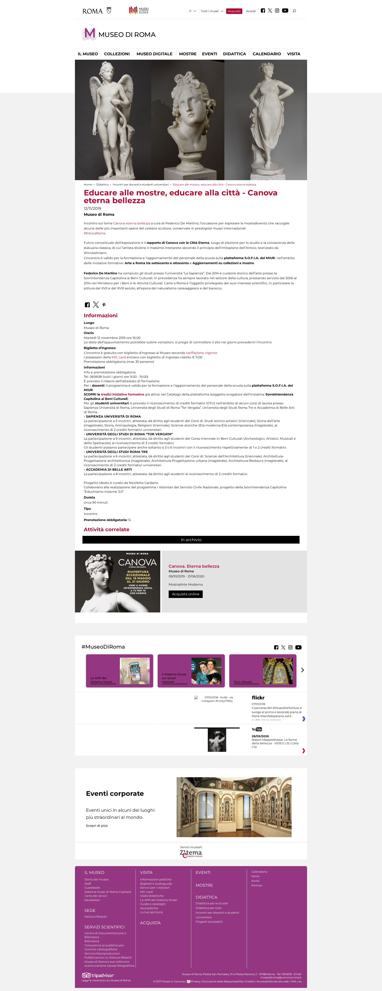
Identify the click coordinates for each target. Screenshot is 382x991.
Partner (256, 885)
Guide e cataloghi (153, 904)
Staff (87, 883)
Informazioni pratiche (155, 879)
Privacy (195, 981)
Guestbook (92, 887)
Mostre (188, 54)
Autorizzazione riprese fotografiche (109, 965)
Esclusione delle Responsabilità (222, 981)
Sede (90, 911)
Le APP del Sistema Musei (101, 680)
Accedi (251, 11)
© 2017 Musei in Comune (169, 981)
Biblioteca (91, 941)
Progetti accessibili (209, 921)
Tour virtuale (243, 682)
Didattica (234, 54)
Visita (293, 54)
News (255, 876)
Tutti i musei (210, 11)
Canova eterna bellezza (131, 223)
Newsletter (92, 900)
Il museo (88, 54)
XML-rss (296, 981)
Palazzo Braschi (95, 916)
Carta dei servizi (95, 895)
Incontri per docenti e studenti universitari (141, 184)
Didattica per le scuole (212, 903)
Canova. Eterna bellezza (194, 566)
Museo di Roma (126, 35)
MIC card (119, 357)
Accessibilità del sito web (273, 981)
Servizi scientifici (104, 927)
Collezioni (117, 54)
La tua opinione (151, 912)
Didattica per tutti (209, 908)
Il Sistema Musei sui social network (174, 678)
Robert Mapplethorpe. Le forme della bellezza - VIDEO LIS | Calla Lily (275, 743)
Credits (249, 981)
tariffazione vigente (201, 353)
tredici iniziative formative (122, 394)
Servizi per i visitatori (155, 887)
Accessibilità (149, 908)
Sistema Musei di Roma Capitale (107, 892)
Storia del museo (96, 879)
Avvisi (255, 880)
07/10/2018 (277, 712)
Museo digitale (154, 54)
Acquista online (185, 594)
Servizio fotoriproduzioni (102, 953)
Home (88, 184)
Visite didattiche (152, 895)
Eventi (209, 54)
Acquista (234, 11)
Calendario (267, 54)
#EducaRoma (94, 233)
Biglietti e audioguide (156, 883)
